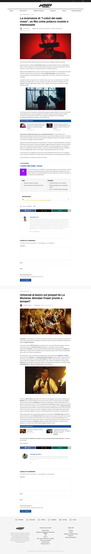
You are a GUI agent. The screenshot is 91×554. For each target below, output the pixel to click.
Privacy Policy (40, 276)
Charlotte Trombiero (27, 305)
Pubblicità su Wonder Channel (71, 533)
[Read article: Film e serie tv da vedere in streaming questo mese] (23, 431)
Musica (11, 10)
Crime (24, 206)
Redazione (70, 535)
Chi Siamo (71, 530)
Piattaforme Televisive (39, 10)
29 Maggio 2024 (37, 305)
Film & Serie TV (23, 10)
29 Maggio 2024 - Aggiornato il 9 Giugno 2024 (41, 28)
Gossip (64, 10)
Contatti (71, 532)
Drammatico (32, 14)
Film (30, 291)
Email (21, 268)
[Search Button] (83, 1)
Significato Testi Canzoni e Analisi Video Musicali (45, 533)
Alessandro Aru (27, 28)
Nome (21, 262)
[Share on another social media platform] (69, 210)
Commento (23, 245)
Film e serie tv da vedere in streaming (45, 538)
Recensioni (53, 10)
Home (21, 14)
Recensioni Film (26, 14)
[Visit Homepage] (45, 5)
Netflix (34, 206)
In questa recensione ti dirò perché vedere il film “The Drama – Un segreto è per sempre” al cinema (62, 431)
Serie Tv (45, 536)
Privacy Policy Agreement (26, 274)
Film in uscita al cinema (45, 540)
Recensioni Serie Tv (45, 543)
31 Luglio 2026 (31, 432)
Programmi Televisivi (76, 10)
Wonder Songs (45, 530)
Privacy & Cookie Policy (70, 537)
